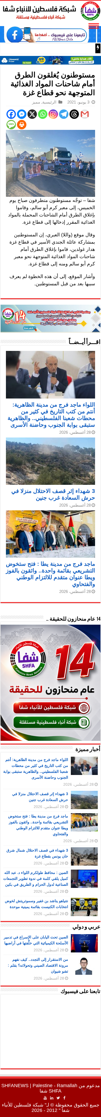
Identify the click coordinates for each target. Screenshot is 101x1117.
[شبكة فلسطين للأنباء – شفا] (50, 9)
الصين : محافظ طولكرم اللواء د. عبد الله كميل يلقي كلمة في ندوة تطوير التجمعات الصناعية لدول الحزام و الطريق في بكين (35, 878)
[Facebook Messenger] (21, 114)
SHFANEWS (15, 1085)
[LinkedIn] (52, 1098)
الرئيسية (49, 102)
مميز (36, 102)
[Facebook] (11, 114)
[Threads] (74, 114)
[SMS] (11, 124)
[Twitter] (58, 1098)
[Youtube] (45, 1098)
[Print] (21, 124)
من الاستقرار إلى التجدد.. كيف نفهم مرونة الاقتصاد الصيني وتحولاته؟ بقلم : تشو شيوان (38, 965)
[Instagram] (53, 114)
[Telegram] (63, 114)
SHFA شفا (50, 1091)
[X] (32, 114)
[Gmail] (84, 114)
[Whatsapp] (42, 114)
